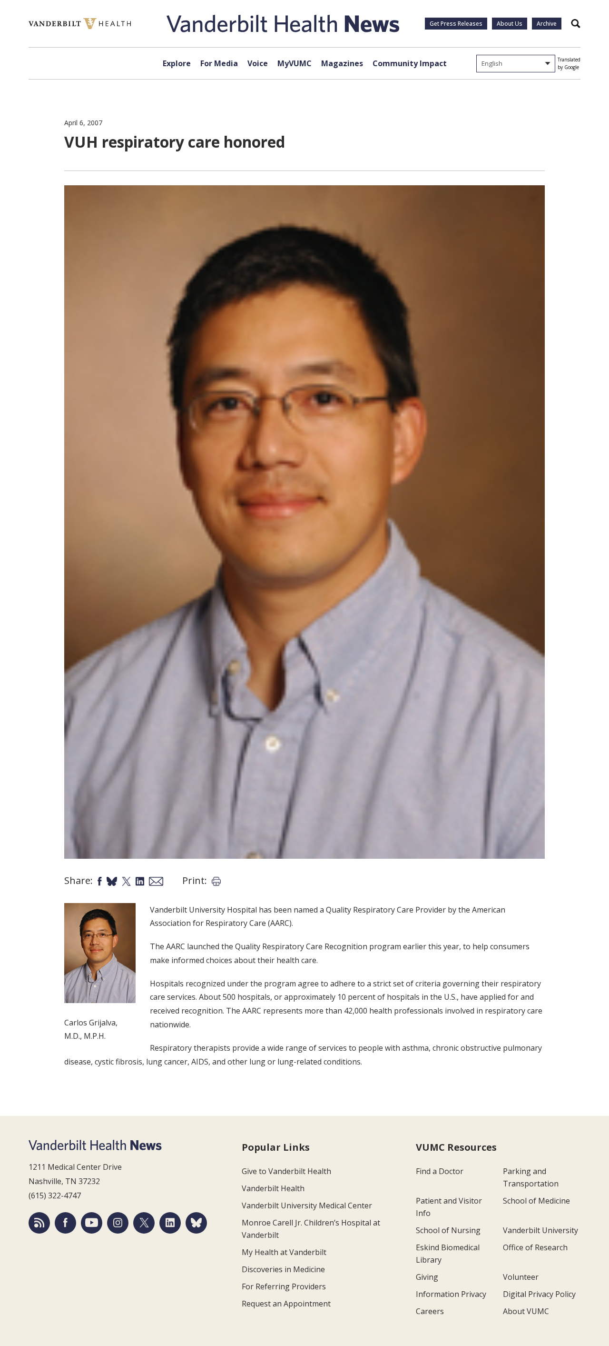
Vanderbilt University (540, 1230)
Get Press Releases (456, 24)
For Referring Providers (284, 1286)
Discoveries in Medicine (283, 1269)
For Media (219, 63)
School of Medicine (536, 1200)
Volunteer (521, 1277)
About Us (509, 24)
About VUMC (526, 1311)
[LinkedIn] (170, 1223)
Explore (177, 63)
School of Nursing (448, 1230)
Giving (427, 1277)
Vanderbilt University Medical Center (307, 1205)
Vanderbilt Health (273, 1188)
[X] (144, 1223)
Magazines (342, 63)
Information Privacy (451, 1294)
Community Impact (410, 63)
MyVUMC (294, 63)
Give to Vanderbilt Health (286, 1171)
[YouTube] (91, 1223)
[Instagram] (117, 1223)
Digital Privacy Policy (539, 1294)
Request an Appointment (286, 1303)
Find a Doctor (439, 1171)
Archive (547, 24)
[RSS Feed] (39, 1223)
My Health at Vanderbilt (284, 1252)
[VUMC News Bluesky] (196, 1223)
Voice (257, 63)
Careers (430, 1311)
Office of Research (535, 1247)
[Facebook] (65, 1223)
